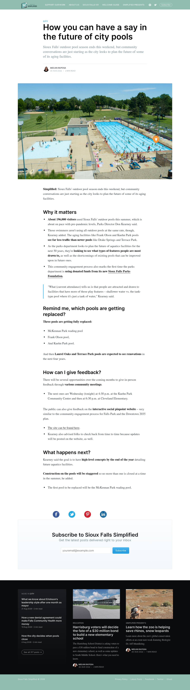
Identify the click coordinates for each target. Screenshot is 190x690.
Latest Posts (136, 679)
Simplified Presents (133, 5)
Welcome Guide (110, 5)
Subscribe (166, 5)
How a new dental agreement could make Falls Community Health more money (42, 620)
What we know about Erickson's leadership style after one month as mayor (42, 602)
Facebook (149, 679)
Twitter (160, 679)
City (45, 21)
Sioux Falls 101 (91, 5)
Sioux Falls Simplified (27, 679)
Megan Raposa (58, 68)
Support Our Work (55, 5)
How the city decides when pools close (40, 637)
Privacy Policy (121, 679)
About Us (74, 5)
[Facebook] (150, 4)
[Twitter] (155, 4)
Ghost (169, 679)
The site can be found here (63, 428)
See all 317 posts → (33, 652)
